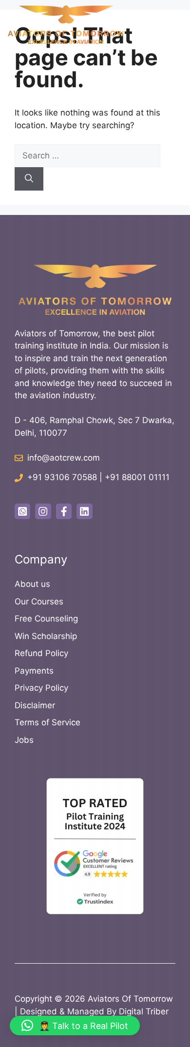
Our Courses (39, 601)
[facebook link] (64, 511)
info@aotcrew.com (63, 458)
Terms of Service (47, 722)
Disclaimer (35, 705)
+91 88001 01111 (137, 477)
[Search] (29, 179)
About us (32, 584)
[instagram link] (43, 511)
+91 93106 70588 (62, 477)
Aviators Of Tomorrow (130, 999)
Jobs (24, 740)
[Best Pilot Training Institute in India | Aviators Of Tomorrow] (66, 24)
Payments (34, 671)
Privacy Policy (41, 688)
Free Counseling (46, 618)
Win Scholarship (46, 636)
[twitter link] (22, 511)
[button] (75, 1025)
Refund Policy (41, 653)
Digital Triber (144, 1011)
